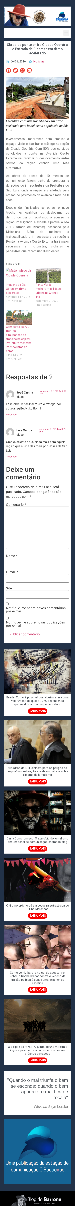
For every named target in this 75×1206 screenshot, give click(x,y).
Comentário (16, 504)
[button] (66, 33)
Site (9, 588)
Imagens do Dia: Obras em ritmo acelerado (16, 288)
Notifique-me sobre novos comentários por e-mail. (36, 609)
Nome (12, 555)
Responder (11, 414)
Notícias (38, 61)
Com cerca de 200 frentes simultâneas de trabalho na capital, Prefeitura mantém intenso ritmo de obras (18, 339)
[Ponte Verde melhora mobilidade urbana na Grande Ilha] (48, 275)
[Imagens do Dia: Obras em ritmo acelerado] (19, 275)
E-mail (12, 571)
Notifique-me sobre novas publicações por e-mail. (35, 624)
